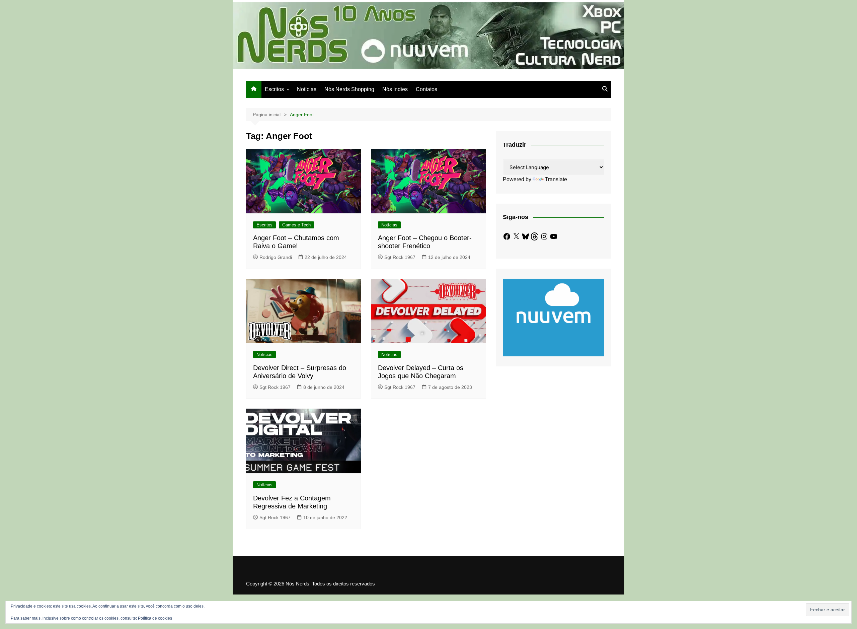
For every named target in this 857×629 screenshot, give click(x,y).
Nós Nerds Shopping (349, 89)
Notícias (306, 89)
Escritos (274, 89)
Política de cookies (155, 618)
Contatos (426, 89)
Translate (556, 179)
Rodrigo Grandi (275, 257)
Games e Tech (296, 224)
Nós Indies (395, 89)
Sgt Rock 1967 (399, 257)
